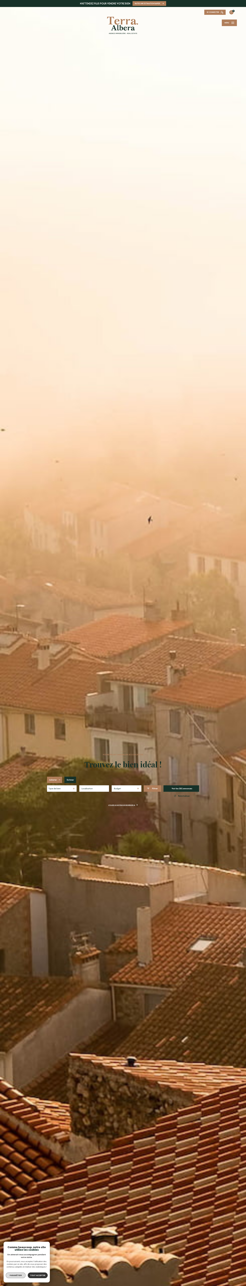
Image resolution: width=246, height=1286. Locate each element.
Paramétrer (16, 1275)
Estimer (70, 779)
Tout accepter (37, 1275)
